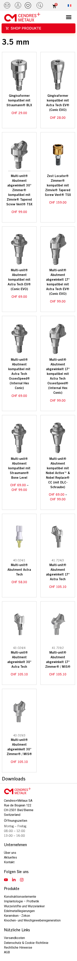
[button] (68, 17)
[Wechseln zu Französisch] (69, 5)
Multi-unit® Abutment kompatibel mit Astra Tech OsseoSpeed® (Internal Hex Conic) (19, 374)
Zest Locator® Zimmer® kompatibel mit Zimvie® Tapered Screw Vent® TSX (58, 185)
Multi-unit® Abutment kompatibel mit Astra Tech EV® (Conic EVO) (19, 279)
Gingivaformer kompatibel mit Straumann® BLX (19, 100)
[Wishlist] (29, 5)
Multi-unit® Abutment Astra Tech (19, 570)
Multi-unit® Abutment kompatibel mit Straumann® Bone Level (19, 468)
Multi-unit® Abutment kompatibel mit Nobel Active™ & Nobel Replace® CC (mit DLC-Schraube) (58, 473)
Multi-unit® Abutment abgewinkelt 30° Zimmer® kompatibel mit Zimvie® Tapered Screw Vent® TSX (19, 190)
